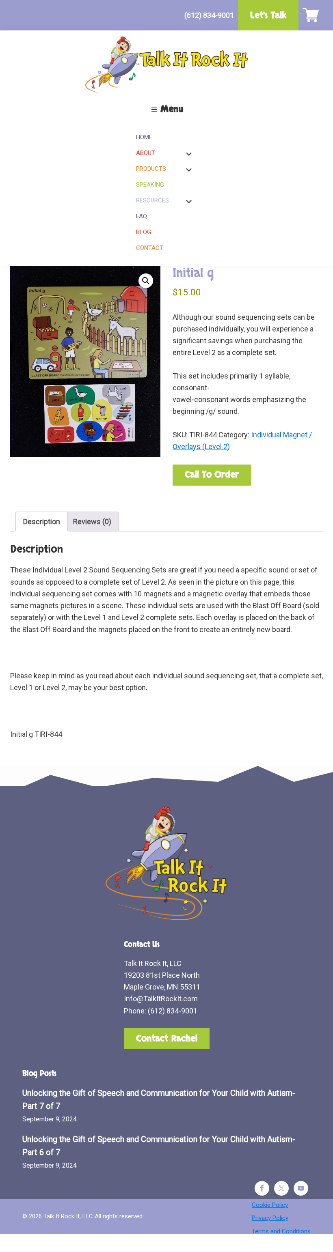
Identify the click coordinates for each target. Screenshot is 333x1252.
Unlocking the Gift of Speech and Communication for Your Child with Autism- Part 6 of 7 (158, 1145)
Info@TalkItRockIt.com (161, 998)
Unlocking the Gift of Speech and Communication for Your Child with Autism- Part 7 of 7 (158, 1099)
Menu (171, 109)
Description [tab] (41, 521)
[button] (145, 280)
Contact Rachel (166, 1039)
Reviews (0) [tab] (92, 521)
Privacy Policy (270, 1218)
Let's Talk (268, 15)
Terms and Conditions (281, 1231)
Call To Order (212, 475)
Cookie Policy (270, 1205)
